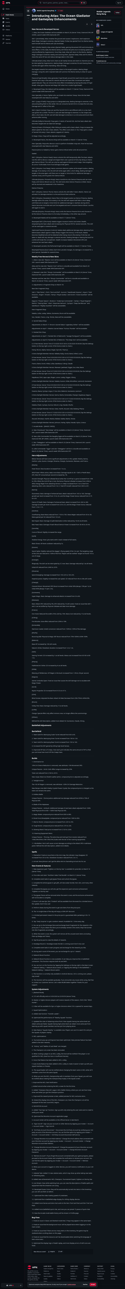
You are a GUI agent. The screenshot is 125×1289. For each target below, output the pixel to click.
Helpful (52, 1251)
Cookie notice (71, 1284)
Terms (112, 1271)
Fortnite (73, 1274)
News (58, 1271)
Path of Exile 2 (74, 1268)
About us (86, 1268)
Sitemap (113, 1279)
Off (61, 1251)
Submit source (101, 1271)
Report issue (100, 1274)
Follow (117, 13)
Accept (93, 1284)
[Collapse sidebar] (21, 1285)
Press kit (86, 1274)
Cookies (113, 1274)
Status (85, 1279)
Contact (86, 1276)
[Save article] (92, 24)
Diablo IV (73, 1271)
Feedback (99, 1276)
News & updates (48, 1276)
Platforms (46, 1271)
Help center (100, 1268)
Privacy (113, 1268)
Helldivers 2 (74, 1276)
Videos (45, 1281)
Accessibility (100, 1279)
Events (59, 1276)
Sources (86, 1271)
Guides (45, 1279)
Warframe (73, 1279)
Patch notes (47, 1274)
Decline (85, 1284)
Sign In (119, 3)
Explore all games (48, 1268)
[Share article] (87, 24)
